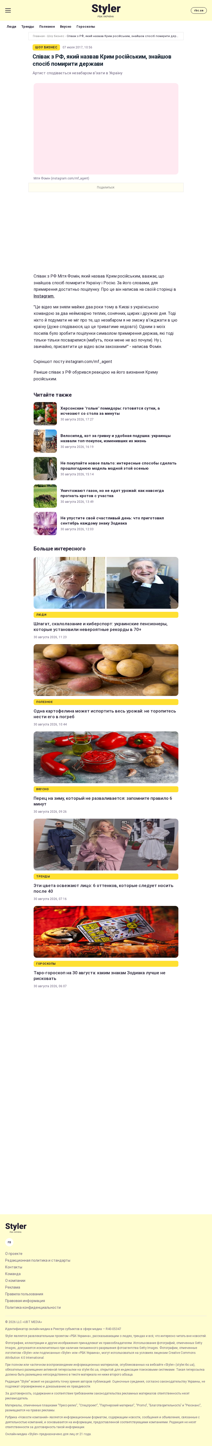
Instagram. (44, 296)
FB (9, 1242)
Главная (39, 36)
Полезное (47, 26)
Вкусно (65, 26)
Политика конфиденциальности (33, 1307)
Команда (13, 1274)
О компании (15, 1280)
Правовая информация (25, 1301)
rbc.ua (198, 10)
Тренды (27, 26)
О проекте (13, 1254)
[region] (106, 232)
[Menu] (8, 10)
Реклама (12, 1287)
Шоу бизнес (55, 36)
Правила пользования (24, 1294)
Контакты (13, 1267)
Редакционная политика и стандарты (37, 1260)
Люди (11, 26)
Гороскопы (86, 26)
